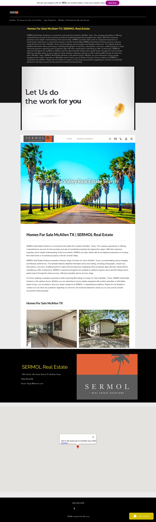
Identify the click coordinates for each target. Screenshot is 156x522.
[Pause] (23, 126)
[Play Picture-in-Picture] (127, 126)
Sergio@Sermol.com (35, 383)
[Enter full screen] (132, 126)
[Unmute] (28, 126)
